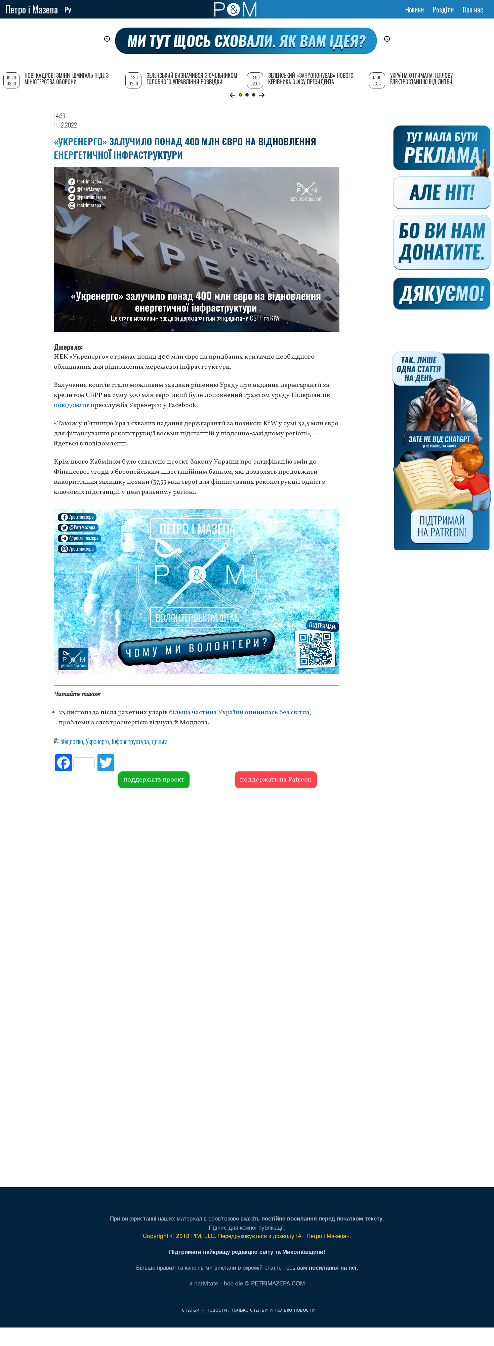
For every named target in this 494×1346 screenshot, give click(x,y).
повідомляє (71, 405)
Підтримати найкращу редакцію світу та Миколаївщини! (247, 1251)
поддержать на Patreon (276, 780)
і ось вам (320, 1267)
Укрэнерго (97, 741)
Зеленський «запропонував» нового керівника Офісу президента (311, 78)
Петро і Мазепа (31, 9)
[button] (232, 95)
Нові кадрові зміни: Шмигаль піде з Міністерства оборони (67, 78)
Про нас (473, 9)
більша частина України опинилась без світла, (240, 712)
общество (71, 741)
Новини (414, 9)
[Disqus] (196, 890)
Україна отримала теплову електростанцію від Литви (421, 78)
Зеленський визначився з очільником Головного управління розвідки (192, 78)
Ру (68, 9)
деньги (159, 741)
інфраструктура (130, 741)
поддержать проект (153, 780)
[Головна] (235, 9)
